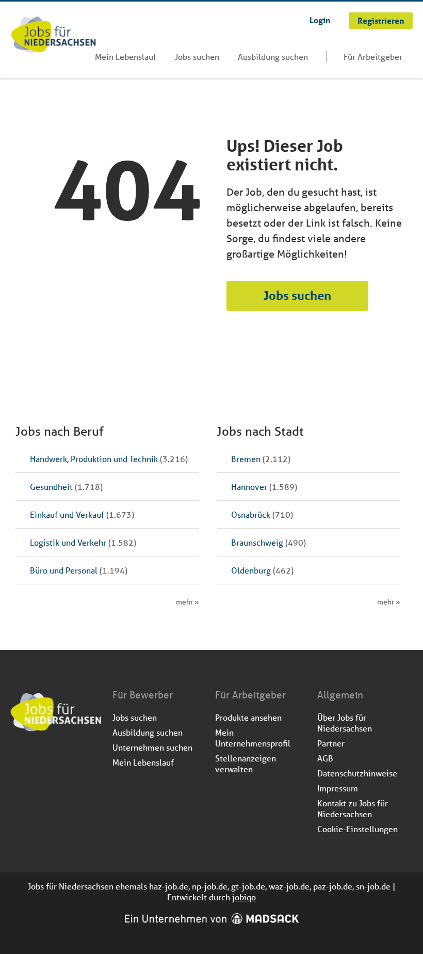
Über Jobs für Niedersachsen (344, 723)
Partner (331, 743)
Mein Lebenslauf (125, 56)
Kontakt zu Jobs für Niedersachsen (352, 808)
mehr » (187, 602)
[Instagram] (35, 759)
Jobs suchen (197, 56)
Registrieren (380, 20)
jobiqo (244, 897)
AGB (325, 758)
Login (320, 19)
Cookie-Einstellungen (357, 828)
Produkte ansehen (248, 717)
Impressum (337, 788)
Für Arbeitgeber (373, 56)
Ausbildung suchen (273, 56)
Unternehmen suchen (152, 747)
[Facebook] (18, 759)
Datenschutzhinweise (357, 773)
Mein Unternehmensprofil (252, 738)
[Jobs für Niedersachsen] (53, 35)
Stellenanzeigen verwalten (245, 763)
